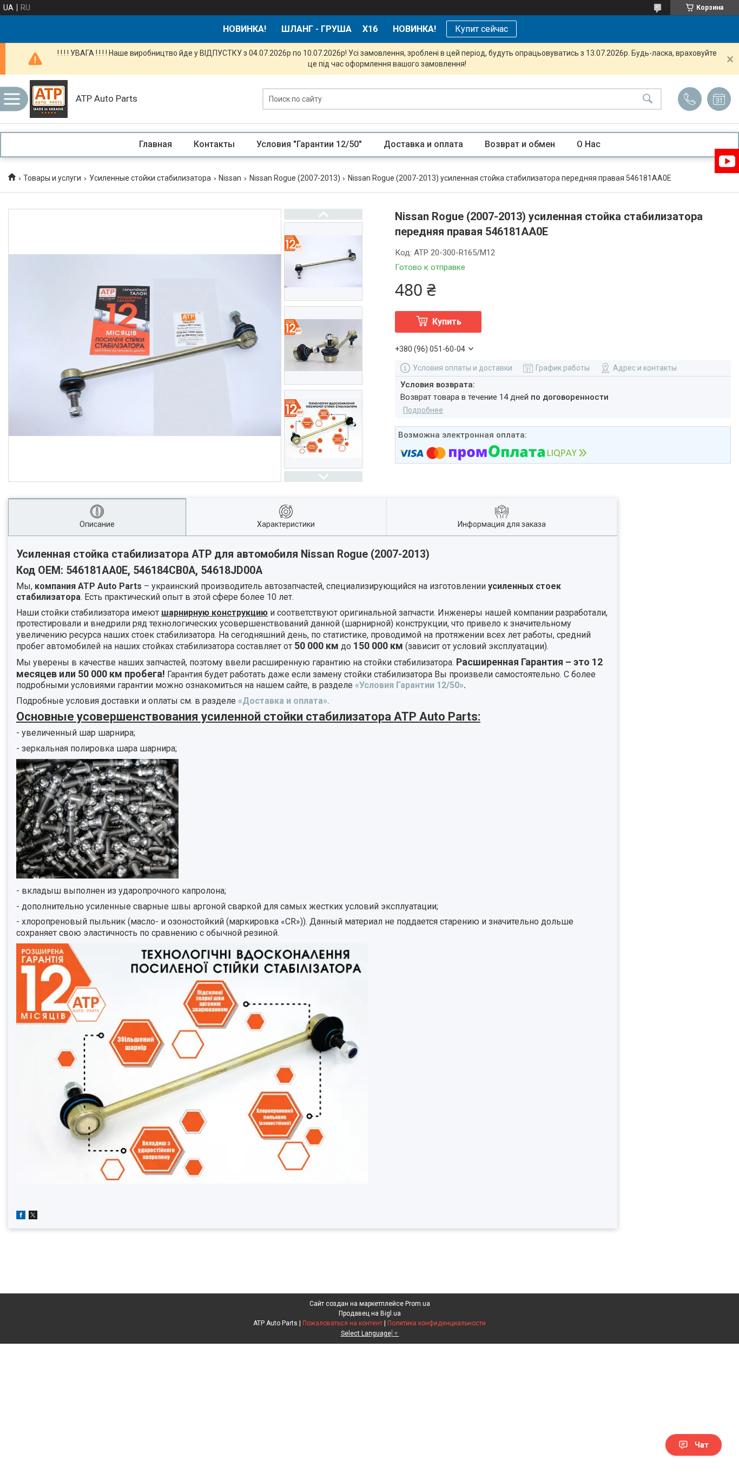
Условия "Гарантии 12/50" (309, 144)
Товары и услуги (52, 178)
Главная (155, 144)
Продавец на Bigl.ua (370, 1313)
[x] (33, 1216)
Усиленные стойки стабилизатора (150, 178)
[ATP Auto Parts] (49, 99)
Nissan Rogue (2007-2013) (294, 178)
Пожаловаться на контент (342, 1323)
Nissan (230, 178)
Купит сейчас (481, 29)
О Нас (589, 144)
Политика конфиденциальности (436, 1323)
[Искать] (648, 99)
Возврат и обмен (520, 144)
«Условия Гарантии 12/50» (409, 685)
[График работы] (719, 99)
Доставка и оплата (423, 144)
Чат (702, 1445)
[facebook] (20, 1216)
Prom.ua (417, 1303)
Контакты (214, 144)
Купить (446, 321)
